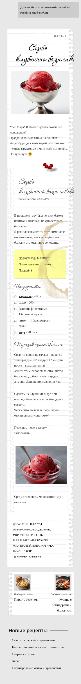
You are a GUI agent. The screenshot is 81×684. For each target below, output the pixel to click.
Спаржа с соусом (23, 654)
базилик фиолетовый (33, 308)
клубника (25, 296)
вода (22, 332)
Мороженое (21, 535)
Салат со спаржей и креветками (33, 640)
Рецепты (37, 535)
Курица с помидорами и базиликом (62, 604)
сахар (22, 302)
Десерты (44, 529)
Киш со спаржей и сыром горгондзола (38, 647)
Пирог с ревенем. (26, 599)
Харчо (16, 661)
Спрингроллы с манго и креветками (36, 668)
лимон (23, 320)
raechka (31, 198)
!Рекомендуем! (27, 529)
